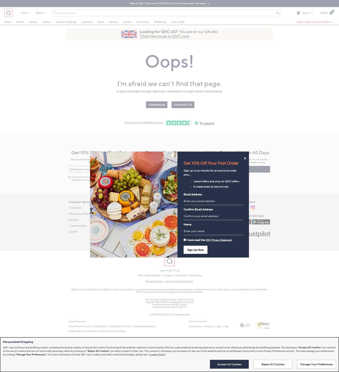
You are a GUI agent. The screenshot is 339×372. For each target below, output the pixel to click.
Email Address (193, 194)
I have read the (209, 240)
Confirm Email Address (198, 209)
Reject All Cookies (273, 364)
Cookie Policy (157, 354)
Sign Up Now (195, 250)
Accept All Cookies (229, 364)
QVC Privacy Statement (219, 239)
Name (187, 224)
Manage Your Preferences (316, 364)
